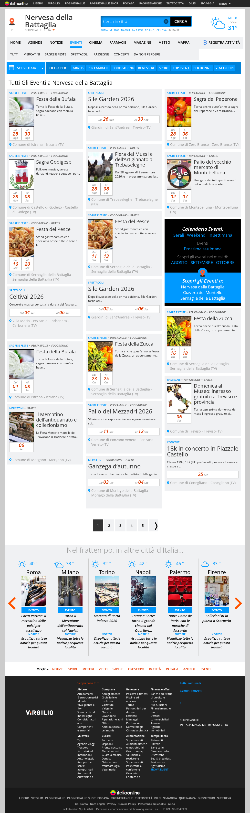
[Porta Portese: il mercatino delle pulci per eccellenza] (33, 590)
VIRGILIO (54, 3)
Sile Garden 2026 (111, 99)
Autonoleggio (85, 758)
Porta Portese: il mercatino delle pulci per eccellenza (33, 623)
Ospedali (107, 744)
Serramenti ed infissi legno (86, 714)
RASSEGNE (101, 54)
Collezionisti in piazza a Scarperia (216, 618)
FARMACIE (118, 42)
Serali (178, 235)
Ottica (105, 723)
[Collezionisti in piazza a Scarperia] (217, 590)
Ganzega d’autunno (114, 466)
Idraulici (82, 701)
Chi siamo (81, 803)
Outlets (106, 712)
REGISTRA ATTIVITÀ (224, 42)
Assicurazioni (159, 705)
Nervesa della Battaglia (49, 21)
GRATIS (78, 68)
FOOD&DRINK (123, 68)
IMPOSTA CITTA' (218, 725)
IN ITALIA (173, 30)
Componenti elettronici (85, 728)
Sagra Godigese (53, 161)
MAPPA (183, 42)
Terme (130, 705)
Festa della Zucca (213, 318)
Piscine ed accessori (132, 699)
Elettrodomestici (87, 697)
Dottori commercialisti (160, 717)
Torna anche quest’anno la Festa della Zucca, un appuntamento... (216, 328)
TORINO (150, 30)
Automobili (84, 773)
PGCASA (129, 3)
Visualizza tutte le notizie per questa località (33, 642)
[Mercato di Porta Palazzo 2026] (107, 590)
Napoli (143, 572)
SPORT (164, 68)
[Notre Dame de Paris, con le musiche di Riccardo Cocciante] (180, 590)
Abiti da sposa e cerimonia (112, 728)
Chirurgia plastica (137, 730)
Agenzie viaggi (86, 744)
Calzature (108, 705)
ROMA (104, 30)
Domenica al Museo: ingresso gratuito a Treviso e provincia (215, 393)
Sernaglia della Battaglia (202, 298)
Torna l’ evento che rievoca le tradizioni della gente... (123, 474)
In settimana (220, 235)
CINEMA (95, 42)
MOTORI (88, 669)
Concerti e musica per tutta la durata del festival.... (43, 304)
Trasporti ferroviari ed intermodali (85, 751)
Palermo (180, 572)
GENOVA (161, 30)
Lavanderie (109, 716)
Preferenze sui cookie (152, 803)
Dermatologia (134, 727)
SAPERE (118, 669)
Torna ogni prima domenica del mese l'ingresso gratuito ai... (215, 411)
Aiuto (171, 803)
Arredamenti (85, 694)
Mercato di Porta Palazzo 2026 (107, 618)
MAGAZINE (142, 42)
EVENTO (33, 610)
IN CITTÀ (155, 669)
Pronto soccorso (112, 747)
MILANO (114, 30)
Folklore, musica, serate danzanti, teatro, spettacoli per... (58, 171)
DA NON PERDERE (147, 54)
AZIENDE (35, 42)
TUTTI (14, 54)
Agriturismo (158, 766)
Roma (33, 572)
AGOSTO (179, 262)
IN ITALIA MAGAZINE (193, 725)
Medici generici (111, 751)
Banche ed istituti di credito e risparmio (162, 697)
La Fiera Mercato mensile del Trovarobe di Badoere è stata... (57, 435)
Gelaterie (131, 773)
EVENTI (76, 42)
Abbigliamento (111, 694)
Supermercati (134, 740)
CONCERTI (121, 54)
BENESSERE (146, 68)
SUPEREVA (224, 798)
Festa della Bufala (56, 99)
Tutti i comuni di (190, 683)
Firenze (217, 572)
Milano (70, 572)
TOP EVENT (181, 68)
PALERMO (137, 30)
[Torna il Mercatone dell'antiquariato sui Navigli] (70, 590)
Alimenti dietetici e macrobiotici (136, 745)
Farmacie (107, 740)
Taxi (80, 740)
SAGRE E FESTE (55, 54)
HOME (15, 42)
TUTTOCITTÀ (175, 3)
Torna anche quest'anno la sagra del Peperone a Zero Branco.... (216, 109)
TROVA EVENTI (160, 769)
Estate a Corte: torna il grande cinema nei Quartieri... (143, 623)
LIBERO (38, 3)
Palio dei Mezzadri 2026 (120, 411)
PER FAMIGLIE (98, 68)
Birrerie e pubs (160, 751)
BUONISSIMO (206, 798)
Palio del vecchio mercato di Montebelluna (212, 167)
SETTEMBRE (202, 262)
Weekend (196, 235)
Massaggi (132, 719)
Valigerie (107, 708)
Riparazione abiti (112, 719)
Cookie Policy (127, 803)
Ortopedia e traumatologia (111, 764)
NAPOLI (125, 30)
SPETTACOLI (80, 54)
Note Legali (97, 803)
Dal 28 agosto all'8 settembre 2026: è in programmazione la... (136, 174)
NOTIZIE (56, 42)
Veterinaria (108, 769)
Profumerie (133, 723)
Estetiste (131, 716)
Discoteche (157, 755)
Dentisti (107, 758)
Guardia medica (112, 755)
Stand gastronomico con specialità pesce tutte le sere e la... (135, 233)
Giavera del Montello (202, 292)
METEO (164, 42)
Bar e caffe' (157, 747)
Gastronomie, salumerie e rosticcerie (134, 754)
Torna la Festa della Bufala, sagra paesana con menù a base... (54, 111)
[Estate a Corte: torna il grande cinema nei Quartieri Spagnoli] (143, 590)
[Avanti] (153, 525)
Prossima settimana (202, 249)
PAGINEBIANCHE (150, 3)
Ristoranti (157, 740)
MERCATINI (31, 54)
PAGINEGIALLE (75, 3)
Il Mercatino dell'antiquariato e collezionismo (56, 419)
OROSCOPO (136, 669)
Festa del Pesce (132, 221)
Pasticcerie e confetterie (134, 767)
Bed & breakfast (161, 758)
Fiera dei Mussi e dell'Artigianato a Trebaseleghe (134, 159)
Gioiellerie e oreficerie (109, 699)
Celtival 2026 (26, 296)
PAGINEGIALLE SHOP (104, 3)
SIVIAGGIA (207, 3)
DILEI (192, 3)
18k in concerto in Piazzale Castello (202, 451)
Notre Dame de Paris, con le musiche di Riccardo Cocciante (180, 625)
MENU (223, 3)
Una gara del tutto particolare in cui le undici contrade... (215, 182)
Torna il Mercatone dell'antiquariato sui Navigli (70, 623)
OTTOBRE (225, 262)
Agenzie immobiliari (158, 728)
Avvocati (156, 723)
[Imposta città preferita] (12, 21)
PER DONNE (202, 68)
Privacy (111, 803)
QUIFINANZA (187, 798)
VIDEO (103, 669)
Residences (158, 762)
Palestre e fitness (136, 694)
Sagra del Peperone (216, 99)
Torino (107, 572)
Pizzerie (155, 744)
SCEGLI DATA (26, 68)
